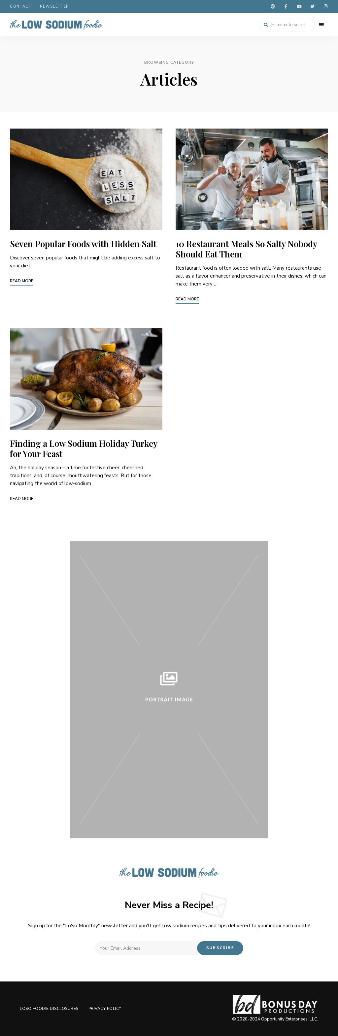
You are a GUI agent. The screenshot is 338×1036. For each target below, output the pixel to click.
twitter (312, 6)
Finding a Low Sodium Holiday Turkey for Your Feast (83, 448)
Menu (321, 24)
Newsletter (55, 6)
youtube (299, 6)
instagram (325, 6)
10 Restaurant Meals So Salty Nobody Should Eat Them (246, 249)
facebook (285, 6)
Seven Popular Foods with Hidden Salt (83, 243)
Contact (21, 6)
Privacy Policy (104, 1008)
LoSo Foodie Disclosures (49, 1008)
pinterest (272, 6)
